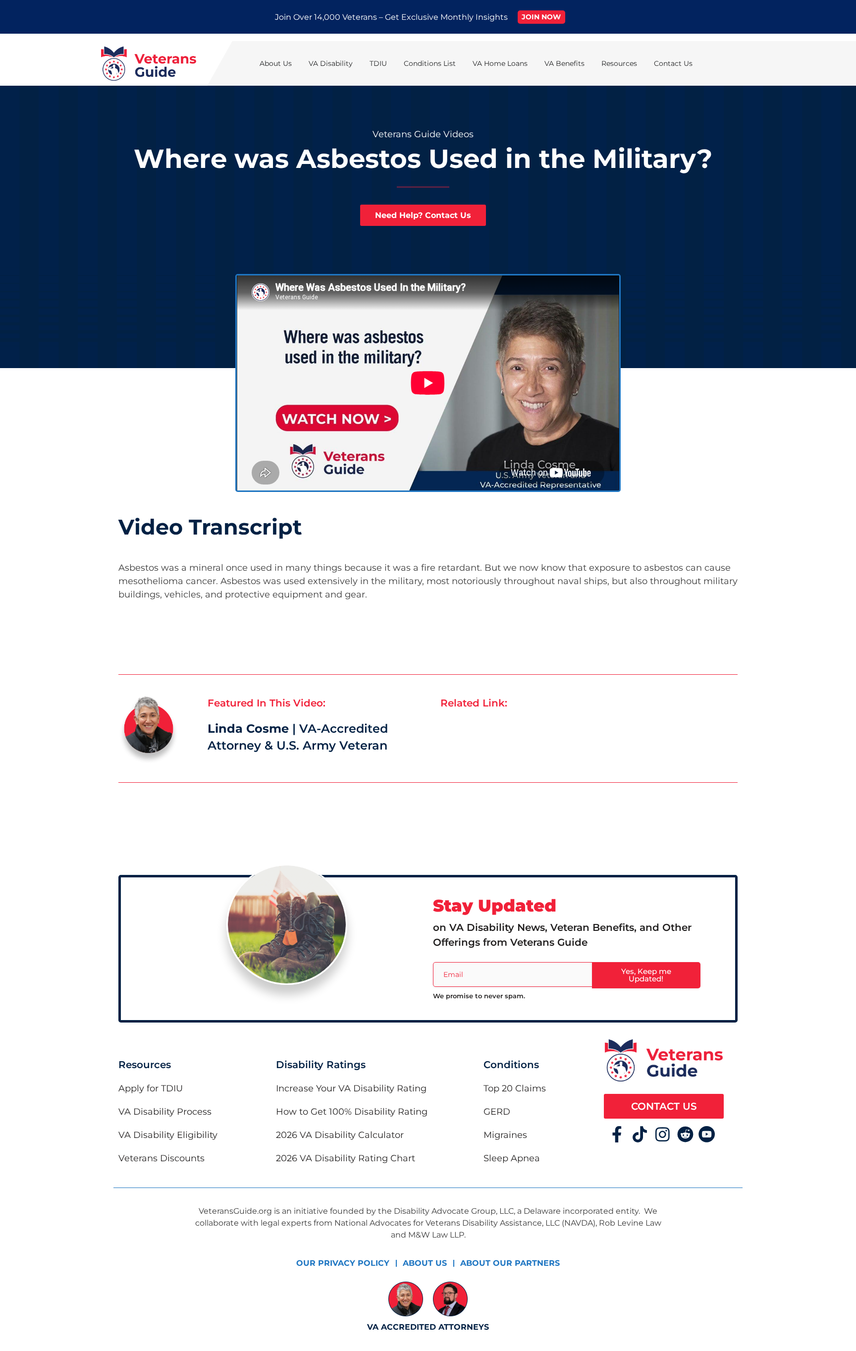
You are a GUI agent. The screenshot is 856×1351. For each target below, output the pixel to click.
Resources (619, 63)
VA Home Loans (500, 63)
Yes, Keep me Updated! (646, 975)
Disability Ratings (321, 1065)
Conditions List (430, 63)
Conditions (511, 1065)
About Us (276, 63)
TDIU (378, 63)
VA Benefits (564, 63)
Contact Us (673, 63)
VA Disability (331, 63)
